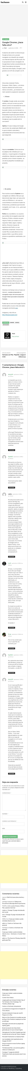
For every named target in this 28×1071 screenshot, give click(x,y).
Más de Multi (15, 336)
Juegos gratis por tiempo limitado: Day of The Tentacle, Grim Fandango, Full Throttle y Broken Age (13, 1002)
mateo (4, 910)
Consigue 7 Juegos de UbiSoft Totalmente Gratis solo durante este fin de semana (14, 1054)
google (17, 322)
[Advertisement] (14, 19)
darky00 (10, 374)
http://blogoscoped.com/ (9, 315)
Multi (5, 48)
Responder (11, 450)
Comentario (6, 793)
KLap (9, 634)
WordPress (11, 1068)
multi (9, 563)
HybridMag (19, 1068)
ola (3, 914)
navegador (6, 324)
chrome (12, 322)
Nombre (5, 814)
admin (4, 923)
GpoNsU (10, 456)
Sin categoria (5, 39)
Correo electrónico (9, 821)
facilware (5, 2)
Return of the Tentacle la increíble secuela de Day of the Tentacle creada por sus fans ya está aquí (14, 1019)
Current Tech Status (7, 997)
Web (3, 828)
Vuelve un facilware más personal (11, 1006)
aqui (16, 308)
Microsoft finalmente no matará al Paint (13, 1036)
